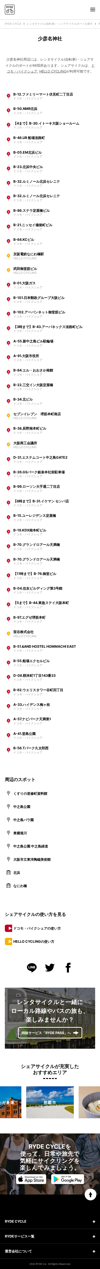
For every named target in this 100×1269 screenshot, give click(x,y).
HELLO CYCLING (52, 71)
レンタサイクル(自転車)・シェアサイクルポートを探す (60, 23)
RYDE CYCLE (13, 23)
